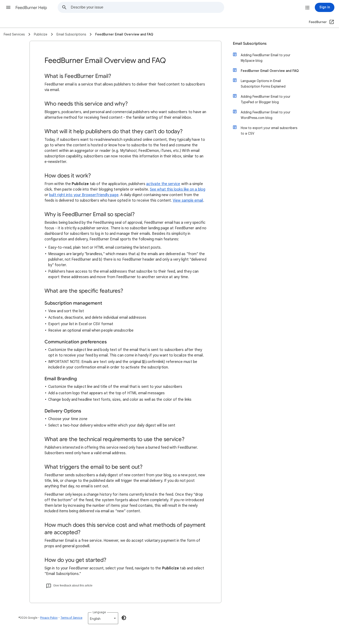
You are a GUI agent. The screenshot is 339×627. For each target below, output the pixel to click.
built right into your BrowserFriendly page (83, 195)
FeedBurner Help (31, 7)
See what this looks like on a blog (177, 189)
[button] (8, 7)
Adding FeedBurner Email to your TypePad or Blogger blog (265, 99)
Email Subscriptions (250, 43)
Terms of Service (71, 617)
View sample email (188, 200)
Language (99, 612)
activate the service (163, 184)
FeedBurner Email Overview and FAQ (270, 71)
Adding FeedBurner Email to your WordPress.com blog (265, 115)
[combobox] (147, 7)
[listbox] (103, 618)
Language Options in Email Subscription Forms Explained (263, 83)
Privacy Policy (49, 617)
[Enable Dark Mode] (123, 617)
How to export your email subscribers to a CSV (269, 130)
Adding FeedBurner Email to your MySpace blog (265, 58)
